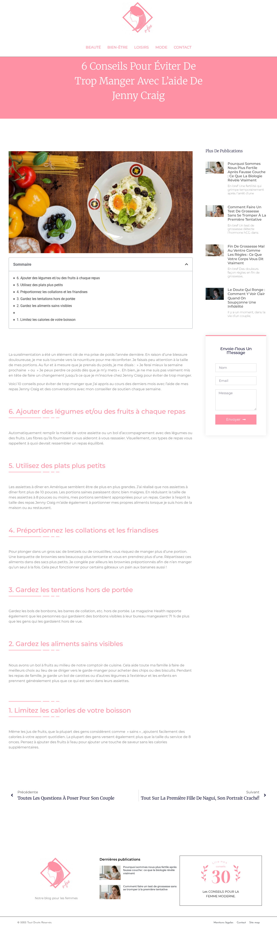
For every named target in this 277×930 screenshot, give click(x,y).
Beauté (93, 47)
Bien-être (117, 47)
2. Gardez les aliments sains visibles (44, 306)
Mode (161, 47)
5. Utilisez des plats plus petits (40, 285)
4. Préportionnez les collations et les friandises (52, 292)
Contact (183, 47)
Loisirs (141, 47)
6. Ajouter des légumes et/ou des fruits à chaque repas (58, 278)
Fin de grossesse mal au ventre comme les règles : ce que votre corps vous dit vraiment (246, 254)
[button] (186, 264)
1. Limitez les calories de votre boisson (46, 320)
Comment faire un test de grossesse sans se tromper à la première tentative (247, 213)
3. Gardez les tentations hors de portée (46, 299)
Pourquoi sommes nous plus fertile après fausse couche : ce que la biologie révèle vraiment (247, 172)
